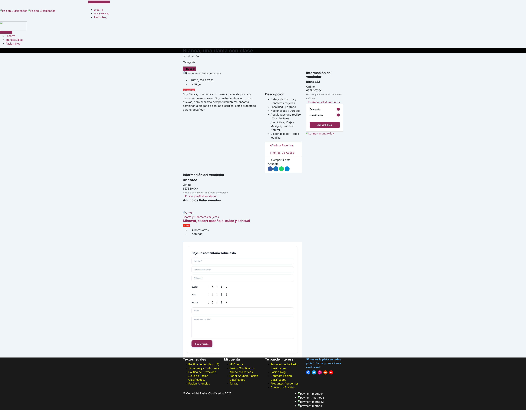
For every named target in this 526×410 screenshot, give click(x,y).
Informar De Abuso (282, 152)
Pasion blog (100, 17)
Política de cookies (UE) (203, 364)
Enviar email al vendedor (201, 196)
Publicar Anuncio (100, 2)
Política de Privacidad (202, 372)
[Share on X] (275, 168)
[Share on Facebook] (270, 168)
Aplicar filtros (324, 125)
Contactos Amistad (283, 387)
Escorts (98, 9)
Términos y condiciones (203, 368)
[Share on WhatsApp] (281, 168)
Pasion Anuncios (199, 383)
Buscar (190, 68)
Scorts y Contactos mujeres (201, 217)
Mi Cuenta (236, 364)
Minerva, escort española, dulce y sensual (216, 221)
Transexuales (101, 13)
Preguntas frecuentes (284, 383)
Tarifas (233, 383)
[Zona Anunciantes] (89, 5)
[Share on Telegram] (287, 168)
